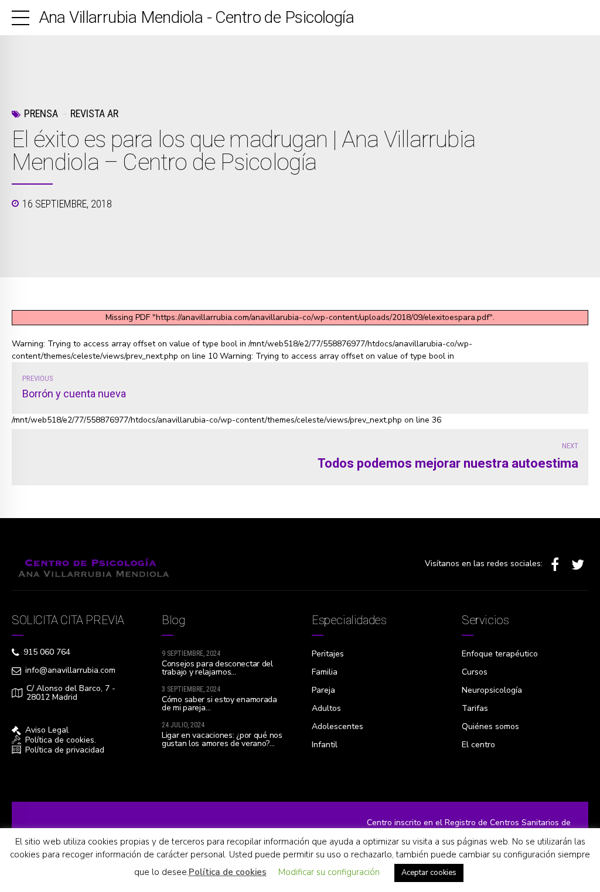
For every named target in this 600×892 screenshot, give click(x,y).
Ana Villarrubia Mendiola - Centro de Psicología (196, 17)
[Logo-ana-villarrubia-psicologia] (91, 564)
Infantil (325, 744)
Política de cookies (228, 872)
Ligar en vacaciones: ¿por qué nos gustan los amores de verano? (222, 739)
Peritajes (328, 653)
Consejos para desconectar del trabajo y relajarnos (217, 667)
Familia (325, 671)
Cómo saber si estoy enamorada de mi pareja (219, 703)
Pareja (323, 690)
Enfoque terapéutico (500, 653)
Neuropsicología (492, 690)
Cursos (475, 671)
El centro (478, 744)
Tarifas (475, 708)
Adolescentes (337, 726)
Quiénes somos (490, 726)
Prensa (41, 113)
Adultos (326, 708)
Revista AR (94, 113)
